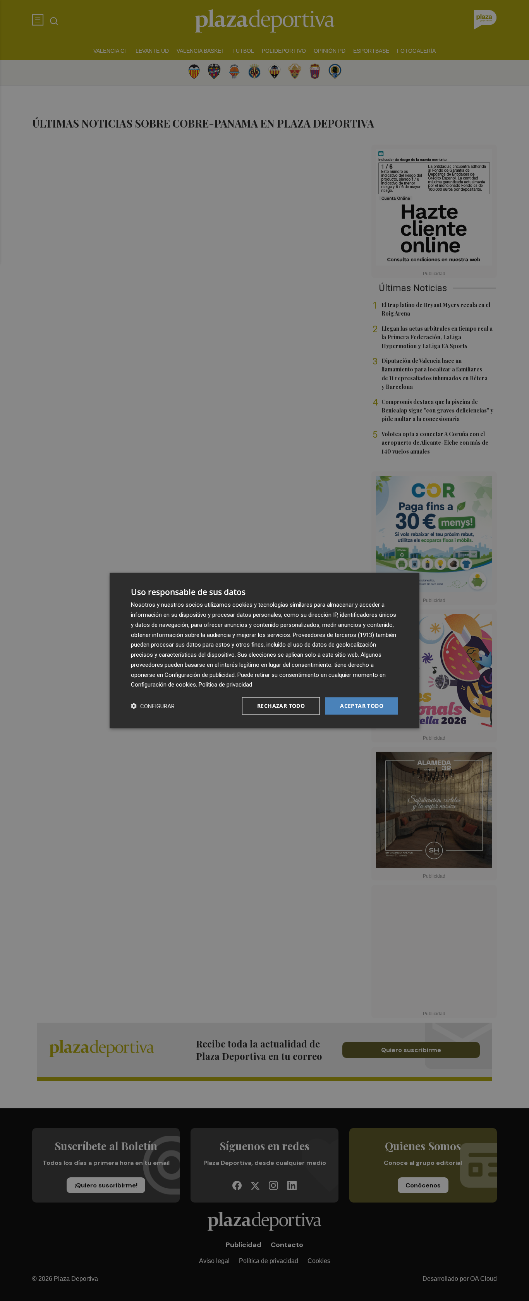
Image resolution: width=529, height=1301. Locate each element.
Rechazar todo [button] (281, 705)
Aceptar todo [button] (361, 705)
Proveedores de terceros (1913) (333, 634)
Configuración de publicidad (200, 674)
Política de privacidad (225, 684)
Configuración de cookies (163, 684)
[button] (153, 706)
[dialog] (264, 650)
